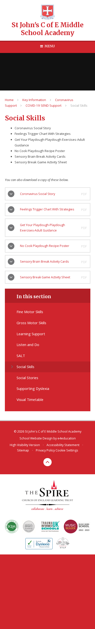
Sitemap (23, 450)
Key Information (34, 100)
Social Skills (78, 105)
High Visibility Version (25, 445)
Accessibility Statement (63, 445)
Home (9, 100)
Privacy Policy (45, 450)
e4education (66, 438)
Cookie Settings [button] (67, 450)
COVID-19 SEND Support (43, 105)
